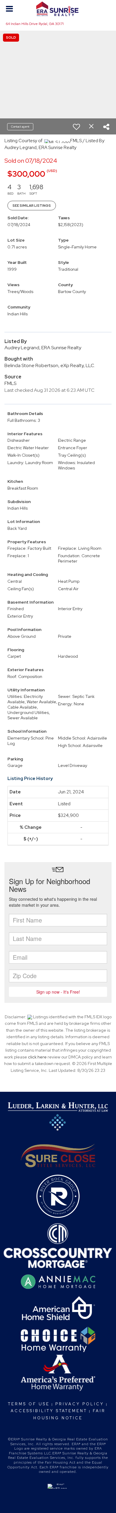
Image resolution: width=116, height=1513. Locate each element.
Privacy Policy (79, 1404)
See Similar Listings (31, 205)
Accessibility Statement (49, 1410)
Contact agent (20, 127)
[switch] (76, 126)
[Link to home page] (58, 9)
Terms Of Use (29, 1404)
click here (37, 1057)
